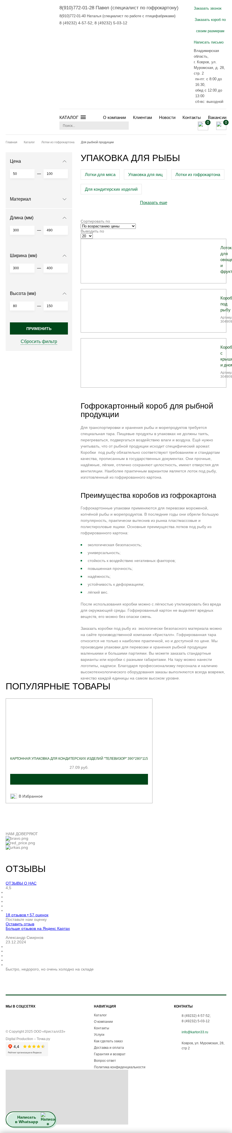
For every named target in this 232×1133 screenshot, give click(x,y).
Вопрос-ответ (105, 1061)
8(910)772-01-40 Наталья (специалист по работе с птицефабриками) (117, 16)
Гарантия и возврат (110, 1054)
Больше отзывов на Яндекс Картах (38, 928)
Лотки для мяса (100, 174)
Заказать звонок (208, 8)
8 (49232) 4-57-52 (75, 23)
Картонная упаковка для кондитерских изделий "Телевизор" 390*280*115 (79, 759)
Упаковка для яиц (145, 174)
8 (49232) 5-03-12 (110, 23)
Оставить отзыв (20, 924)
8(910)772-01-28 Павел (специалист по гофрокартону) (119, 7)
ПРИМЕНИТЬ (38, 328)
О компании (114, 117)
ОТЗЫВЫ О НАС (21, 883)
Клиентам (142, 117)
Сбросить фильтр (39, 341)
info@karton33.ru (195, 1032)
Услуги (99, 1035)
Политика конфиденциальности (119, 1067)
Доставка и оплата (109, 1048)
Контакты (191, 117)
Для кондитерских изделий (111, 189)
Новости (167, 117)
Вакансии (217, 117)
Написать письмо (209, 42)
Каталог (100, 1015)
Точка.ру (43, 1039)
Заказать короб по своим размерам (210, 25)
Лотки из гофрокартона (197, 174)
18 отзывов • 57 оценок (27, 915)
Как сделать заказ (108, 1041)
